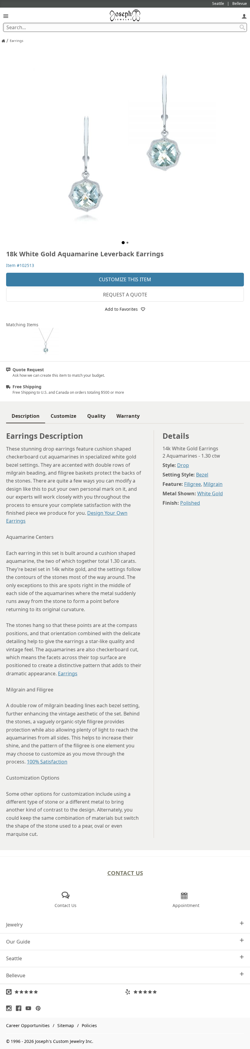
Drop (183, 465)
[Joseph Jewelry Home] (3, 41)
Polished (190, 503)
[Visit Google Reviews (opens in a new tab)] (65, 992)
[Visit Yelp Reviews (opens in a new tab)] (184, 992)
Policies (89, 1025)
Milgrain (213, 484)
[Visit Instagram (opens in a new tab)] (10, 1008)
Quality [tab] (96, 416)
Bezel (202, 474)
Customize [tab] (63, 416)
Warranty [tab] (128, 416)
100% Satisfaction (47, 761)
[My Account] (244, 16)
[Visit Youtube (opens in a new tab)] (30, 1008)
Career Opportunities (28, 1025)
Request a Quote (125, 294)
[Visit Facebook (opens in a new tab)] (20, 1008)
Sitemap (65, 1025)
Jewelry (14, 924)
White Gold (210, 493)
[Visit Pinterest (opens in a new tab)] (39, 1008)
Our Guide (18, 941)
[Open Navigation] (6, 16)
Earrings (67, 673)
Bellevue (15, 975)
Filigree (192, 484)
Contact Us (125, 873)
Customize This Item (125, 279)
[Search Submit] (242, 27)
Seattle (14, 958)
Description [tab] (26, 416)
